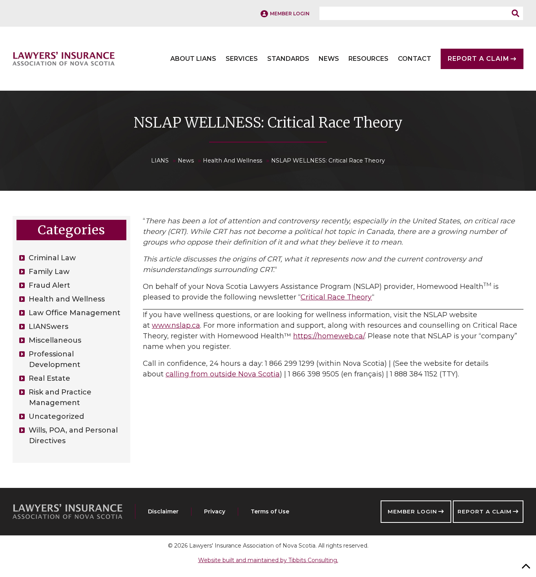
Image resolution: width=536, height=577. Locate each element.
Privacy (214, 511)
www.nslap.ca (176, 325)
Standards (288, 59)
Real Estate (49, 378)
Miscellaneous (55, 340)
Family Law (49, 271)
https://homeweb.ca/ (329, 336)
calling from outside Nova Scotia (223, 374)
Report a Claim (485, 511)
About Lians (193, 59)
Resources (368, 59)
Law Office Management (74, 313)
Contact (414, 59)
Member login (290, 13)
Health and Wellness (67, 299)
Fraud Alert (49, 285)
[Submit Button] (517, 13)
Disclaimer (163, 511)
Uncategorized (56, 416)
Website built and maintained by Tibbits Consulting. (268, 560)
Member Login (412, 511)
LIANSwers (48, 326)
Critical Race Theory (336, 297)
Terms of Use (270, 511)
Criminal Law (52, 258)
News (329, 59)
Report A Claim (478, 59)
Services (242, 59)
